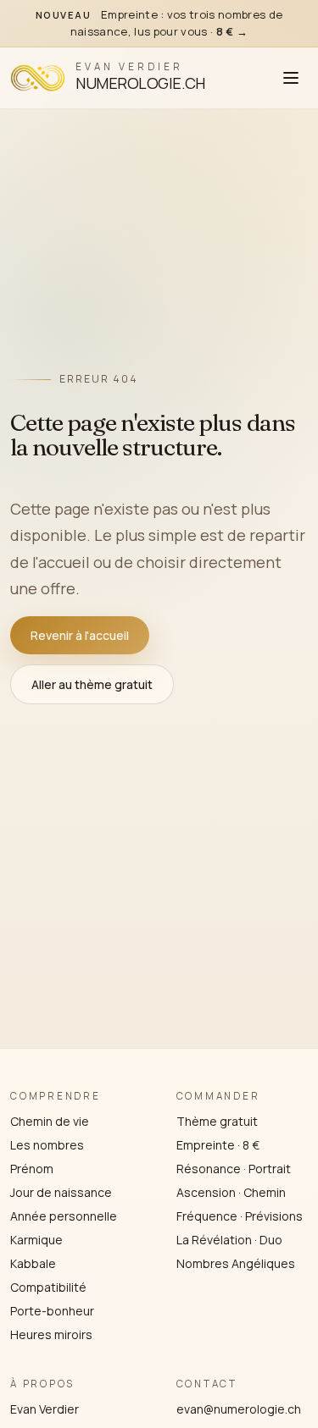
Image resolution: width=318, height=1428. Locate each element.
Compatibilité (48, 1287)
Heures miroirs (51, 1334)
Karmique (36, 1240)
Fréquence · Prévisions (239, 1216)
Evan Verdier (44, 1409)
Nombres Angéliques (235, 1263)
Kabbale (33, 1263)
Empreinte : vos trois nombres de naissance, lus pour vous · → (159, 23)
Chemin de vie (49, 1121)
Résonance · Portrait (233, 1169)
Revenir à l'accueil (80, 635)
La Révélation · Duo (229, 1240)
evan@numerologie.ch (238, 1409)
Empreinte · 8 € (217, 1145)
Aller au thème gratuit (92, 684)
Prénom (31, 1169)
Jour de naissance (61, 1192)
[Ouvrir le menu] (291, 78)
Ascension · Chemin (231, 1192)
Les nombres (47, 1145)
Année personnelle (63, 1216)
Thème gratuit (217, 1121)
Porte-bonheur (52, 1311)
